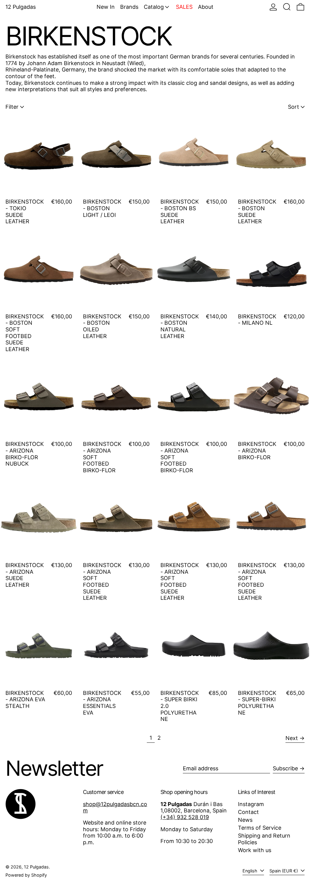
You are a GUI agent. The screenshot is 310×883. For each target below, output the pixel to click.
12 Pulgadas (20, 7)
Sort (293, 107)
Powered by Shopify (26, 875)
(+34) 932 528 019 (184, 817)
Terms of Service (259, 828)
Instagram (251, 804)
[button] (287, 7)
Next (291, 738)
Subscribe (285, 768)
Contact (248, 812)
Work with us (254, 850)
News (245, 820)
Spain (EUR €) (284, 870)
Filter (11, 107)
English (250, 870)
